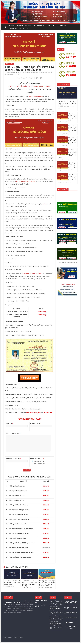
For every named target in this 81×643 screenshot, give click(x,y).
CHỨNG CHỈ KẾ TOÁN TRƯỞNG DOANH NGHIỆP (29, 86)
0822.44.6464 (69, 622)
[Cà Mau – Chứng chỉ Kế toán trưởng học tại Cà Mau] (62, 113)
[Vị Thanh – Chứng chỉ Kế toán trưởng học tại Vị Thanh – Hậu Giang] (62, 149)
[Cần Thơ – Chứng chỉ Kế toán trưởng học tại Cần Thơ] (62, 174)
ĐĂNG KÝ (21, 28)
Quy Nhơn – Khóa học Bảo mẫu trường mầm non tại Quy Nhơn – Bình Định (29, 583)
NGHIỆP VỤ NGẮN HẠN (39, 25)
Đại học (45, 204)
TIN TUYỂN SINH (62, 25)
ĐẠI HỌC (27, 25)
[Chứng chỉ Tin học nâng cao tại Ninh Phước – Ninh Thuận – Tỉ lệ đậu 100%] (47, 570)
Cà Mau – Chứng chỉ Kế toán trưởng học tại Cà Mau (72, 117)
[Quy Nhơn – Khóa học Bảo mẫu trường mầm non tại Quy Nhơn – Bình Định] (29, 570)
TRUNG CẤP (11, 25)
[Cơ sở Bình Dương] (5, 27)
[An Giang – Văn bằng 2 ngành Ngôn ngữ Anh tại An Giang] (12, 570)
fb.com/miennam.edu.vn (70, 618)
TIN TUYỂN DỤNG (12, 28)
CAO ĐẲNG (20, 25)
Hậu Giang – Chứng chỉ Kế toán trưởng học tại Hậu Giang (72, 166)
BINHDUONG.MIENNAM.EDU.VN (12, 601)
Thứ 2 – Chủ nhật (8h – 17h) (70, 607)
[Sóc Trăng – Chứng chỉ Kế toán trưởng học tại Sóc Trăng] (62, 137)
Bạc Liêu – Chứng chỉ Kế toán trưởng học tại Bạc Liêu (72, 129)
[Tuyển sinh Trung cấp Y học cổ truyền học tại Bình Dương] (67, 87)
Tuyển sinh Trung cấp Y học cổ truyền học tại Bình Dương (67, 103)
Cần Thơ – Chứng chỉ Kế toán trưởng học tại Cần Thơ (72, 178)
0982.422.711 (67, 624)
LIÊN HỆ (28, 28)
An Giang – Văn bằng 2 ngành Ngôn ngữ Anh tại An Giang (12, 582)
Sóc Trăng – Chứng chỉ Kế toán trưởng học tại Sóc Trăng (72, 140)
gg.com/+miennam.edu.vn (70, 613)
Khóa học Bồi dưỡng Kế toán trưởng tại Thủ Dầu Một (34, 72)
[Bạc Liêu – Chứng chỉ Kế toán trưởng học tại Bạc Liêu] (62, 125)
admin (19, 72)
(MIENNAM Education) (36, 96)
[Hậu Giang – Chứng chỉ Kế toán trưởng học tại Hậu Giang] (62, 162)
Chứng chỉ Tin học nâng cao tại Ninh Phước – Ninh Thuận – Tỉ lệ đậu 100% (47, 583)
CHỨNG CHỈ (51, 25)
